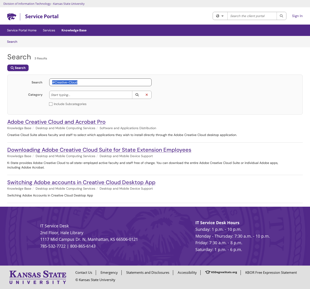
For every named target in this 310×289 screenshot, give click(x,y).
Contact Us (83, 272)
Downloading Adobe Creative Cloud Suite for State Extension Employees (99, 149)
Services (49, 30)
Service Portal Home (22, 30)
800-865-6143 (83, 246)
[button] (137, 95)
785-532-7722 (53, 246)
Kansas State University (69, 4)
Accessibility (187, 272)
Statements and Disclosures (147, 272)
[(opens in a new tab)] (32, 17)
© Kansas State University (95, 279)
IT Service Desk (54, 226)
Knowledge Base (74, 30)
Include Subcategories (70, 104)
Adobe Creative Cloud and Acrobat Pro (56, 121)
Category (35, 95)
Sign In (297, 16)
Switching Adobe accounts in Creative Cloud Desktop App (81, 182)
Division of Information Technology (27, 4)
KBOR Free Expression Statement (271, 272)
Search (13, 41)
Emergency (109, 272)
